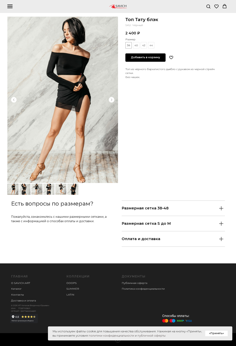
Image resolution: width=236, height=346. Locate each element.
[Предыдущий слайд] (14, 100)
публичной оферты (152, 335)
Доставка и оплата (23, 300)
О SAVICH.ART (20, 283)
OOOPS (71, 283)
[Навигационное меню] (10, 6)
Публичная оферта (134, 283)
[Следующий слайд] (111, 100)
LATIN (70, 294)
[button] (208, 6)
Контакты (17, 294)
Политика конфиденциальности (143, 288)
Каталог (16, 288)
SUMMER (72, 288)
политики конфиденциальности (111, 335)
